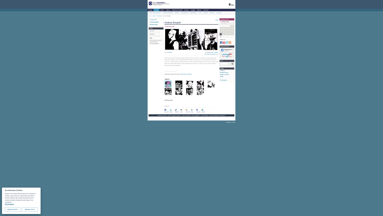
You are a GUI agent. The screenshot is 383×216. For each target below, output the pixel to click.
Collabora (222, 70)
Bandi (177, 12)
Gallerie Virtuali (177, 10)
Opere (168, 10)
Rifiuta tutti (30, 209)
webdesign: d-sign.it (230, 122)
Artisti (156, 10)
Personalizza (9, 204)
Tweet (216, 20)
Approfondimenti (168, 12)
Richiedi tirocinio (224, 72)
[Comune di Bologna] (231, 6)
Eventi (187, 10)
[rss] (230, 43)
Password (152, 34)
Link (200, 12)
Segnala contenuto (224, 74)
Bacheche (193, 12)
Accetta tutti (12, 209)
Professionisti (159, 16)
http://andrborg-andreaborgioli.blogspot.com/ (211, 53)
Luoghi (193, 10)
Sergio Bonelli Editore (186, 74)
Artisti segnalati (154, 22)
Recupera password (154, 43)
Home (150, 10)
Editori (199, 10)
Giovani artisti (154, 24)
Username (152, 31)
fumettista (169, 52)
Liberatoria (224, 80)
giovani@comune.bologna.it (218, 115)
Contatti (218, 12)
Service (206, 10)
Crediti (205, 12)
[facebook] (221, 43)
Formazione (184, 12)
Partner (212, 12)
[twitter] (227, 43)
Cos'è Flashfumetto (155, 12)
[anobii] (224, 43)
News (162, 10)
